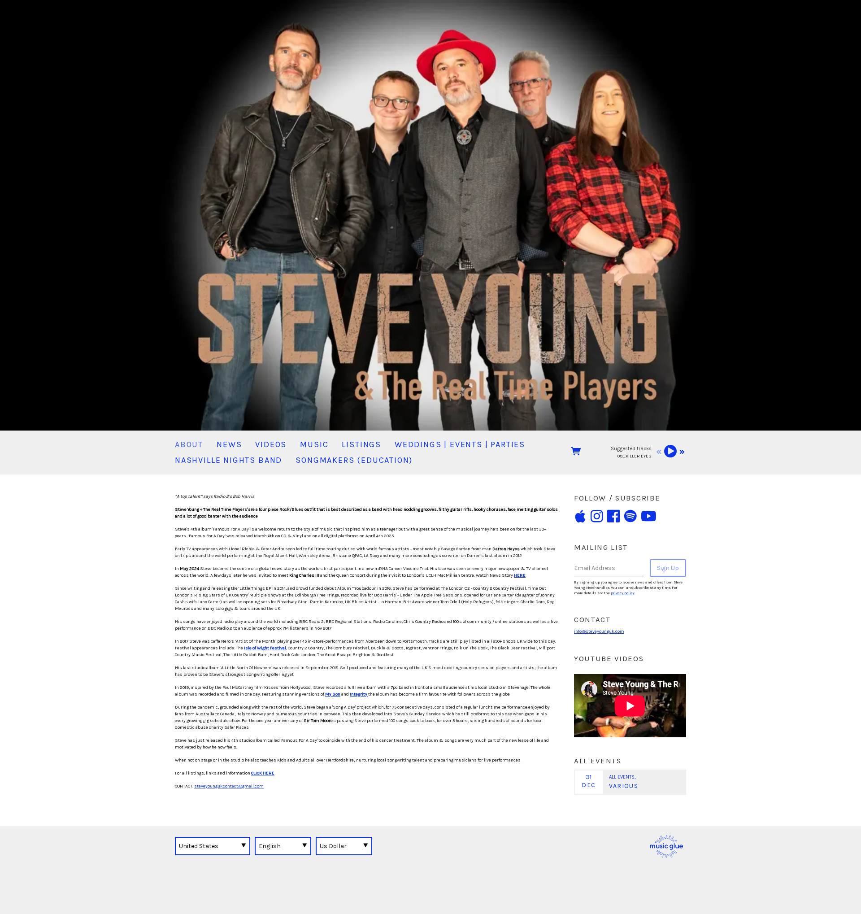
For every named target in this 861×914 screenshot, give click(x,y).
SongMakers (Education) (354, 460)
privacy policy (623, 593)
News (229, 444)
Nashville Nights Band (228, 460)
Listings (361, 444)
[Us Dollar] (344, 846)
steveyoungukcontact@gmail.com (229, 786)
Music (314, 444)
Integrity (359, 694)
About (189, 444)
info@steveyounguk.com (599, 631)
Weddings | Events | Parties (460, 444)
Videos (271, 444)
